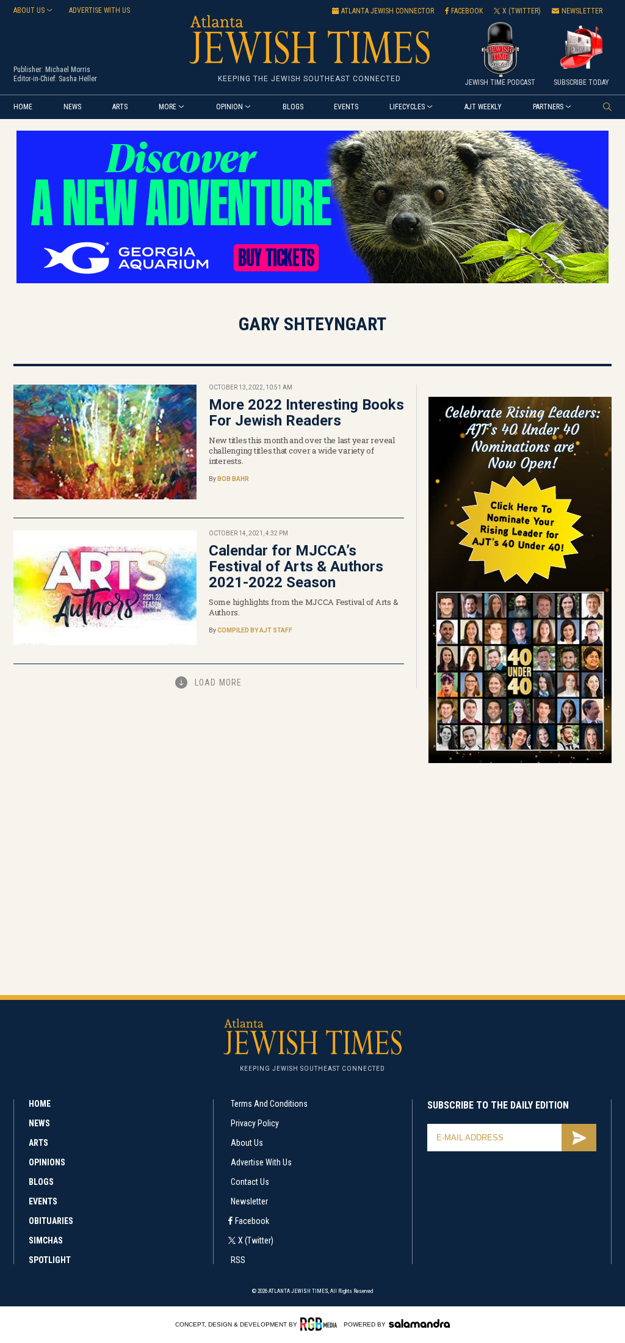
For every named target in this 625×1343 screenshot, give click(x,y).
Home (22, 107)
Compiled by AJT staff (254, 630)
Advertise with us (99, 10)
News (72, 107)
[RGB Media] (320, 1324)
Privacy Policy (255, 1123)
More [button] (167, 107)
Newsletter (249, 1201)
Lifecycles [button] (407, 107)
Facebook (252, 1221)
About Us (247, 1143)
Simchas (46, 1240)
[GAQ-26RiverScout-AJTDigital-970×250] (312, 281)
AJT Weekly (483, 107)
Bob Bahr (233, 479)
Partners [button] (548, 107)
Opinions (47, 1162)
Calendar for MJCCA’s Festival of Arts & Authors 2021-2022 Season (296, 566)
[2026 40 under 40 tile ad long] (520, 761)
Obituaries (51, 1221)
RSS (238, 1260)
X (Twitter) (255, 1240)
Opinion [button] (229, 107)
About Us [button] (29, 10)
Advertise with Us (261, 1162)
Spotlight (50, 1260)
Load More (218, 682)
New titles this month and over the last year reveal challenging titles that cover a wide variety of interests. (302, 450)
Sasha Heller (78, 78)
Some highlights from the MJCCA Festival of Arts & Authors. (303, 607)
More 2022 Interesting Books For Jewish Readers (306, 412)
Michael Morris (67, 69)
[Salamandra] (419, 1323)
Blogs (293, 107)
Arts (120, 107)
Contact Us (250, 1182)
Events (346, 107)
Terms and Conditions (269, 1104)
